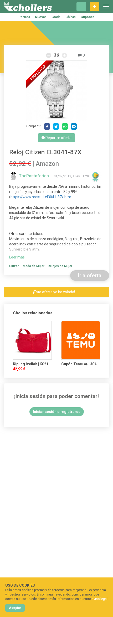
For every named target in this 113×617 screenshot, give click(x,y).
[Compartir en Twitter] (56, 126)
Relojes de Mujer (60, 266)
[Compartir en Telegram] (74, 126)
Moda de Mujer (33, 266)
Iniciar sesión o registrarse (56, 412)
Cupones (88, 17)
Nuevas (41, 17)
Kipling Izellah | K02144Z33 (32, 364)
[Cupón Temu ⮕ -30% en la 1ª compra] (80, 340)
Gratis (56, 17)
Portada (24, 17)
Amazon (47, 163)
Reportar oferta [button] (58, 138)
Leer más (17, 257)
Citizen (14, 266)
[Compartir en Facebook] (47, 126)
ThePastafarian (34, 175)
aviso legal (99, 599)
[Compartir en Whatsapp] (65, 126)
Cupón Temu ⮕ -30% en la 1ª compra (80, 364)
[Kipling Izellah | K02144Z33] (32, 340)
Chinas (70, 17)
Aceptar (15, 608)
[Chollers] (28, 6)
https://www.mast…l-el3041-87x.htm (41, 197)
